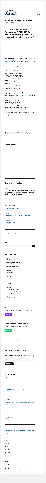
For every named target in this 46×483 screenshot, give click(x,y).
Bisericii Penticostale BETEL (11, 61)
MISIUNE (7, 458)
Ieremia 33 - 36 (9, 417)
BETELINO (7, 452)
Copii (29, 132)
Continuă (8, 314)
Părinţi (10, 133)
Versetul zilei (10, 399)
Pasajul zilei (10, 414)
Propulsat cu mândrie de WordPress (25, 471)
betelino (26, 133)
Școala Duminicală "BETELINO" (18, 133)
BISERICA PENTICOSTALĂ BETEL (19, 21)
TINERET (7, 455)
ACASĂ (6, 440)
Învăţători (6, 133)
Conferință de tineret (11, 222)
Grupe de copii (20, 134)
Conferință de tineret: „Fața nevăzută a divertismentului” (19, 215)
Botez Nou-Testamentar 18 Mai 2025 (14, 218)
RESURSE (7, 461)
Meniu (38, 14)
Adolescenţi (19, 132)
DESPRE (7, 443)
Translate (15, 233)
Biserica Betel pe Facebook (13, 339)
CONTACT (7, 464)
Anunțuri (23, 132)
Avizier (26, 132)
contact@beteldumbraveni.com (12, 391)
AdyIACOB (8, 132)
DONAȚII (7, 446)
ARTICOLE (7, 449)
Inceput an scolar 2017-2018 (10, 136)
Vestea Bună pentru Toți (11, 212)
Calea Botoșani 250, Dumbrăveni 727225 (14, 389)
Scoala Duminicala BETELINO (12, 115)
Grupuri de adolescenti (28, 134)
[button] (11, 12)
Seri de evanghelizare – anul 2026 (14, 208)
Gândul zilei (10, 427)
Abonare (9, 363)
